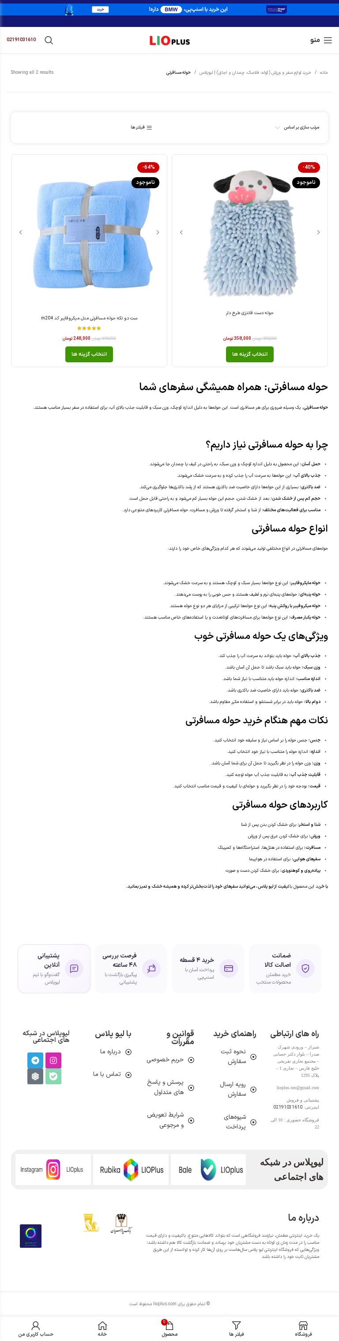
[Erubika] (35, 1076)
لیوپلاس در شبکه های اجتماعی (46, 1037)
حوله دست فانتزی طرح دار (250, 313)
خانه (324, 72)
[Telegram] (35, 1060)
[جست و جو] (49, 40)
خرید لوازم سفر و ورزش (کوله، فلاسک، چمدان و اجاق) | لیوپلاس (255, 72)
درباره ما (110, 1051)
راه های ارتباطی (294, 1034)
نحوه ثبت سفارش (233, 1056)
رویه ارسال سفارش (233, 1089)
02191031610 (21, 40)
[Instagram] (53, 1060)
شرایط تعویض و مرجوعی (165, 1119)
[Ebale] (53, 1076)
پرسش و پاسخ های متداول (165, 1087)
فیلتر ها (138, 127)
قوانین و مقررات (180, 1038)
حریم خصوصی (165, 1059)
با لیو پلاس (113, 1034)
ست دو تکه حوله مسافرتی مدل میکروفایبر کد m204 (89, 318)
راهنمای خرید (234, 1034)
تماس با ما (107, 1074)
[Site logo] (169, 40)
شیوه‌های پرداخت (235, 1122)
